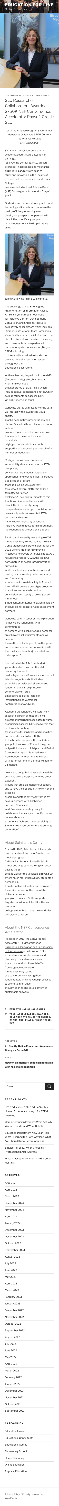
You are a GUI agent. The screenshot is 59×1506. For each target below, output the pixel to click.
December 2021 (14, 1390)
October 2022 (13, 1323)
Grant (14, 1020)
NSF (21, 1020)
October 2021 (13, 1404)
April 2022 (11, 1363)
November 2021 (14, 1397)
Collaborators (20, 1017)
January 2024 (12, 1223)
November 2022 (14, 1317)
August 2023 (12, 1256)
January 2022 (12, 1384)
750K (13, 1014)
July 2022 (10, 1343)
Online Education (15, 1464)
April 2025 (11, 1189)
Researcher (43, 1020)
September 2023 (15, 1250)
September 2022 (15, 1330)
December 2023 (14, 1229)
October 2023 (13, 1243)
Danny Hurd (41, 96)
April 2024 (11, 1216)
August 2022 (12, 1337)
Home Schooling (14, 1458)
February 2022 (13, 1377)
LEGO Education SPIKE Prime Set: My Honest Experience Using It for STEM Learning (26, 1111)
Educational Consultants (27, 1009)
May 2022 (10, 1357)
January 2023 (12, 1303)
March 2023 (12, 1290)
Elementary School (16, 1451)
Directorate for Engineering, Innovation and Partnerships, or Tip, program (29, 947)
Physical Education (16, 1471)
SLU (12, 1023)
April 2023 (11, 1283)
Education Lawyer (15, 1431)
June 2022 (11, 1350)
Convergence (41, 1017)
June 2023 (11, 1270)
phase (29, 1020)
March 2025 (12, 1196)
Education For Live (29, 4)
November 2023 (14, 1236)
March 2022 (12, 1370)
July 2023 (10, 1263)
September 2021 (14, 1410)
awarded (43, 1014)
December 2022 (14, 1310)
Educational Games (16, 1444)
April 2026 (11, 1183)
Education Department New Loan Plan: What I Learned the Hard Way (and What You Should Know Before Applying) (28, 1137)
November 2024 (14, 1209)
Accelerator (26, 1014)
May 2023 (11, 1276)
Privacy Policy (12, 1494)
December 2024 (14, 1203)
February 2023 (13, 1296)
